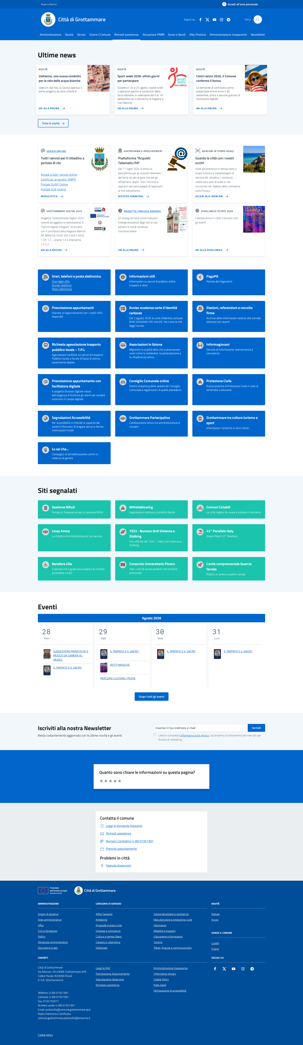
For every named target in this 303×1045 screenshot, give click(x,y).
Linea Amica (61, 531)
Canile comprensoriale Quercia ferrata (229, 566)
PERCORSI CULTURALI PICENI (117, 678)
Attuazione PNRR (153, 34)
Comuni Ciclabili (218, 507)
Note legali (160, 985)
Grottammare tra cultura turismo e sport (232, 420)
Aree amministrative (50, 920)
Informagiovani (218, 344)
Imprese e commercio (108, 931)
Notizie (215, 914)
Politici (41, 936)
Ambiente (101, 920)
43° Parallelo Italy (219, 531)
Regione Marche (49, 4)
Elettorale (101, 948)
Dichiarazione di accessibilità (170, 990)
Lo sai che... (60, 449)
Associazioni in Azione (145, 344)
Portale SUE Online (53, 189)
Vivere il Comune (100, 34)
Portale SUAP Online (54, 184)
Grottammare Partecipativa (149, 417)
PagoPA (212, 276)
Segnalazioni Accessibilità (71, 417)
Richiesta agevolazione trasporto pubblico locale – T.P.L (76, 347)
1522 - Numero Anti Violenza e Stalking (152, 533)
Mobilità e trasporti (165, 931)
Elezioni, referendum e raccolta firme (229, 310)
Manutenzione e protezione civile (173, 920)
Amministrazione (50, 34)
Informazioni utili (142, 276)
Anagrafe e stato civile (109, 925)
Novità (69, 34)
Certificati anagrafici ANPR (58, 179)
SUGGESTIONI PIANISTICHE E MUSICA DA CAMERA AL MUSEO (70, 655)
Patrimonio (160, 925)
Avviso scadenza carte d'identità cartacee (153, 310)
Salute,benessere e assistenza (171, 914)
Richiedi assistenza (126, 34)
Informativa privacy (165, 974)
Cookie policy (45, 1035)
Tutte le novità (51, 123)
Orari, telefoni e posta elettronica (76, 276)
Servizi (81, 34)
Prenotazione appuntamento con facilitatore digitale (76, 383)
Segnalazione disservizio (110, 979)
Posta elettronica (62, 289)
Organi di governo (48, 914)
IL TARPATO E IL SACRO (67, 667)
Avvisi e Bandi (177, 34)
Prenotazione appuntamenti (73, 307)
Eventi (215, 949)
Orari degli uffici (61, 281)
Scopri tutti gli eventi (151, 696)
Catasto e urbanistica (108, 942)
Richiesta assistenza (107, 985)
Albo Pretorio (197, 34)
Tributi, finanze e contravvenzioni (173, 948)
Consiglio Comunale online (149, 381)
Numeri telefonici (62, 285)
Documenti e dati (48, 948)
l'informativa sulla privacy (194, 735)
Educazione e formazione (168, 936)
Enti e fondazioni (47, 931)
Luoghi (215, 943)
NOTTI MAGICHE (120, 665)
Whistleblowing (141, 507)
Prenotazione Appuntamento (113, 974)
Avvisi (214, 920)
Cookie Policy (161, 979)
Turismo (158, 942)
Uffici (41, 925)
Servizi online (56, 151)
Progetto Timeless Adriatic (142, 211)
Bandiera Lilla (62, 563)
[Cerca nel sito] (258, 19)
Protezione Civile (218, 381)
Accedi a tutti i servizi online (59, 174)
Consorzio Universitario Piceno (152, 563)
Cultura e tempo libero (109, 936)
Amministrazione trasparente (228, 34)
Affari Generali (104, 914)
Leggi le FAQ (103, 968)
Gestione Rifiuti (63, 507)
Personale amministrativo (53, 942)
